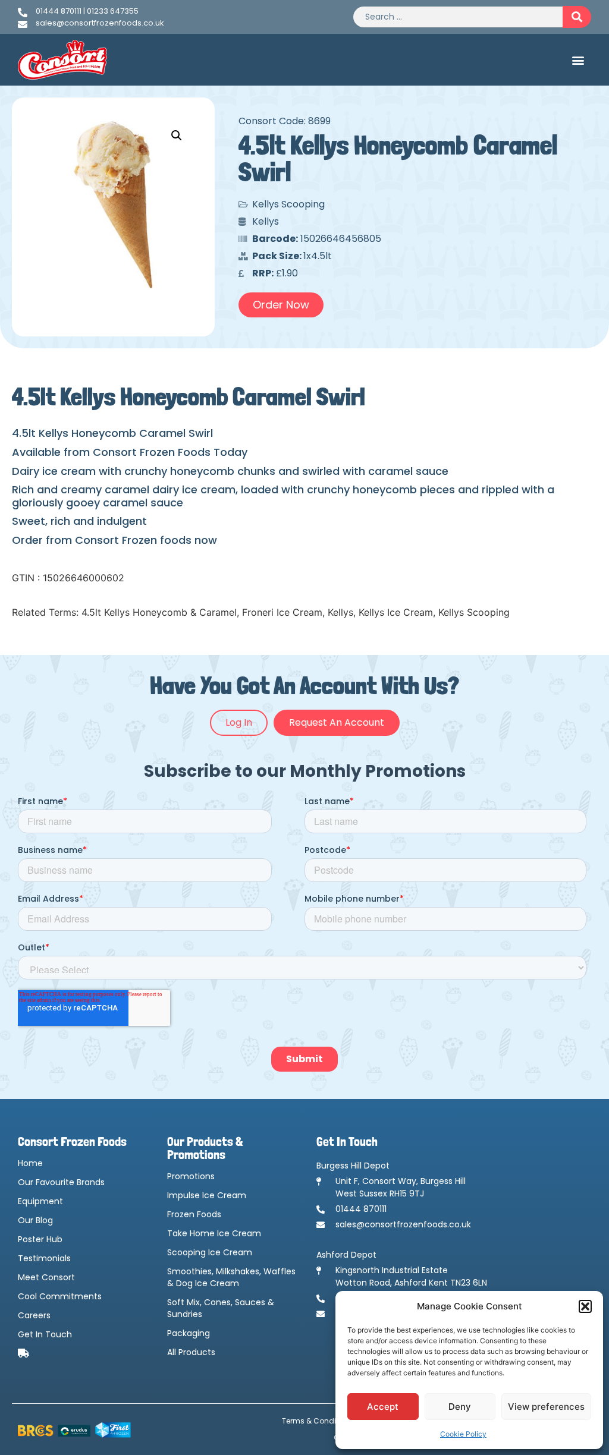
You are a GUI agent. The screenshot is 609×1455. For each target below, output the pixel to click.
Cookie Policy (463, 1433)
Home (30, 1163)
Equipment (40, 1201)
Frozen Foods (194, 1214)
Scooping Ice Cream (209, 1252)
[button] (585, 1306)
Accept (382, 1406)
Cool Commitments (60, 1296)
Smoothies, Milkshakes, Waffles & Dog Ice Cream (231, 1277)
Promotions (191, 1176)
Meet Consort (46, 1277)
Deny (459, 1406)
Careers (34, 1315)
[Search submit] (577, 17)
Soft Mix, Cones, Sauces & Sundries (220, 1308)
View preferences (546, 1406)
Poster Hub (40, 1239)
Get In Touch (45, 1334)
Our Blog (35, 1220)
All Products (191, 1352)
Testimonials (44, 1258)
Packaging (188, 1333)
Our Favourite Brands (61, 1182)
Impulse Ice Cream (206, 1195)
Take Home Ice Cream (214, 1233)
